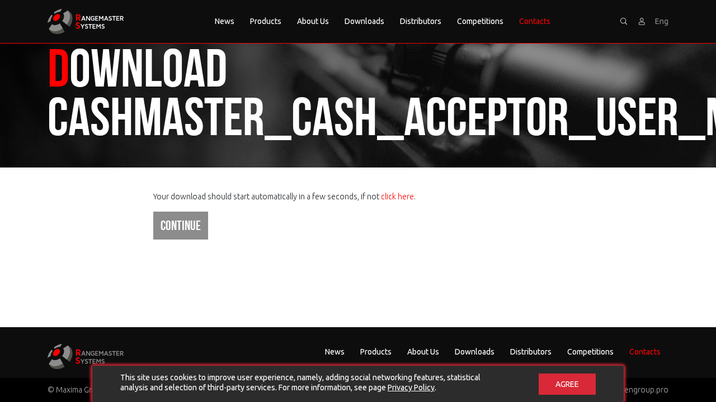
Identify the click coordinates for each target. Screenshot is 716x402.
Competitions (480, 21)
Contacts (534, 21)
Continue (181, 225)
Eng (661, 21)
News (224, 21)
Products (265, 21)
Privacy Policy (411, 387)
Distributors (420, 21)
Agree (567, 384)
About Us (313, 21)
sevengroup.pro (640, 389)
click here (397, 196)
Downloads (364, 21)
